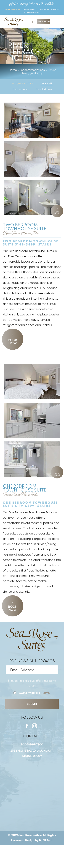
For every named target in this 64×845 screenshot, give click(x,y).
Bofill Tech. (46, 840)
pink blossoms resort (49, 9)
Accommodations (33, 70)
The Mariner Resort (32, 12)
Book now (12, 341)
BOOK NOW (44, 21)
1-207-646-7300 (32, 744)
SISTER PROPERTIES (12, 9)
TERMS (45, 693)
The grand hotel (30, 9)
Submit (32, 704)
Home (13, 70)
